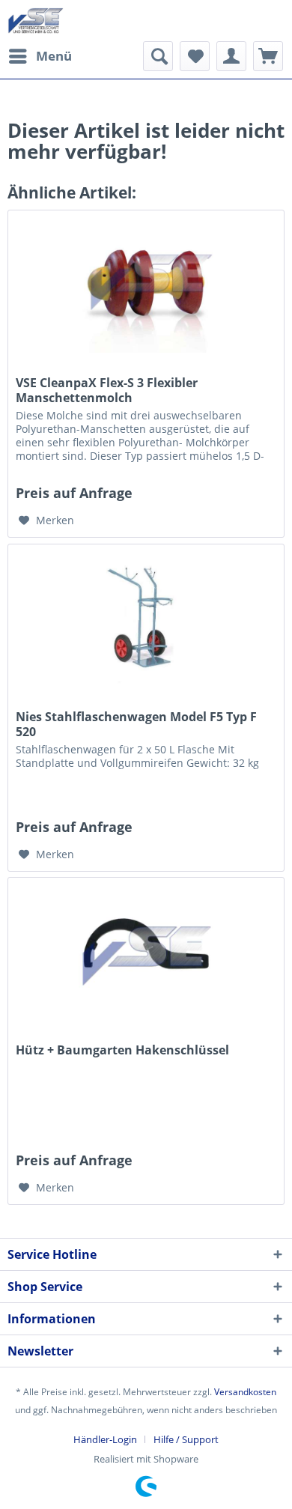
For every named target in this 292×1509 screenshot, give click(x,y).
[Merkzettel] (195, 56)
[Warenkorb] (268, 56)
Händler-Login (105, 1439)
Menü (54, 55)
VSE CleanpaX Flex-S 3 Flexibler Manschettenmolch (107, 390)
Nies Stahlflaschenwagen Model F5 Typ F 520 (136, 724)
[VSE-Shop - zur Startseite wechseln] (35, 20)
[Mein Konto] (231, 56)
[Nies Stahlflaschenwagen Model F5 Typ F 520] (146, 619)
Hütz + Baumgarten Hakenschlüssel (122, 1050)
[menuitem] (39, 56)
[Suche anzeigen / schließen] (158, 56)
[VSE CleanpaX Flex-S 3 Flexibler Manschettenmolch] (146, 285)
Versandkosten (245, 1391)
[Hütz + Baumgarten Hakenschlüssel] (146, 952)
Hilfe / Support (186, 1439)
